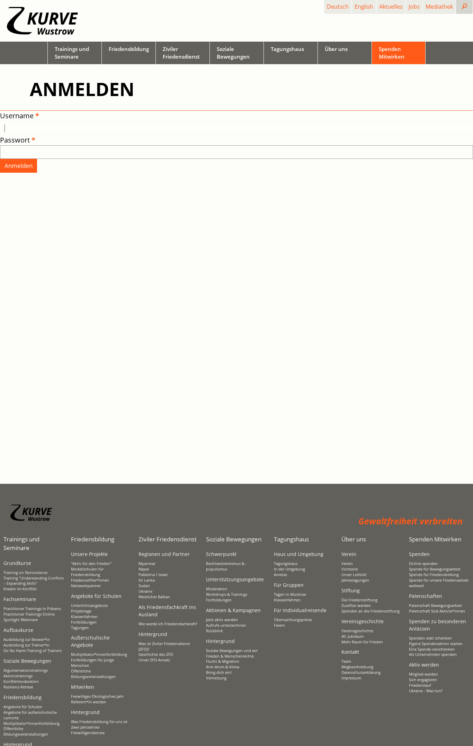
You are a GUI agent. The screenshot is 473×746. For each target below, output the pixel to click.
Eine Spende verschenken (432, 649)
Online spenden (423, 563)
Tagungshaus (285, 563)
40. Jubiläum (352, 636)
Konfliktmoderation (21, 681)
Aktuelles (391, 6)
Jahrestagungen (355, 580)
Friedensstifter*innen (90, 580)
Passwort (15, 140)
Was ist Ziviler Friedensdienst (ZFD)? (164, 646)
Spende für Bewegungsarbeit (435, 569)
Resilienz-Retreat (18, 687)
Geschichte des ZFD (156, 654)
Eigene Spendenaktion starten (436, 643)
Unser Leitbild (353, 574)
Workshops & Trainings (226, 594)
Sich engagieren (423, 679)
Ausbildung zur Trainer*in (26, 645)
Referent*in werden (88, 702)
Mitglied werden (423, 674)
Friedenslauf (420, 685)
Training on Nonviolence (25, 572)
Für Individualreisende (300, 610)
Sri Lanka (147, 580)
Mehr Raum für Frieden (362, 642)
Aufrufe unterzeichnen (226, 625)
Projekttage (81, 611)
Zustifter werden (356, 605)
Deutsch (338, 6)
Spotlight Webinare (20, 619)
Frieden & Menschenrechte (230, 656)
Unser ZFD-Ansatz (154, 660)
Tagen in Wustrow (290, 594)
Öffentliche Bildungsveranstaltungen (25, 731)
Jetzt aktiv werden (222, 619)
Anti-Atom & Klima (222, 666)
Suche (470, 6)
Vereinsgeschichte (357, 630)
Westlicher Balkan (154, 596)
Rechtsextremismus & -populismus (226, 566)
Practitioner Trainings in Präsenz (32, 608)
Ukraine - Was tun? (426, 690)
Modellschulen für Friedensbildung (87, 572)
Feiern (279, 625)
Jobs (414, 6)
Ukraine (145, 591)
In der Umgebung (289, 569)
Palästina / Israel (153, 574)
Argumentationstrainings (25, 670)
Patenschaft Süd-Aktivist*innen (437, 611)
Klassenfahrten (84, 616)
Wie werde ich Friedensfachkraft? (168, 623)
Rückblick (214, 630)
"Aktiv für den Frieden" (91, 563)
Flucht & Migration (222, 661)
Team (346, 661)
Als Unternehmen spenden (433, 654)
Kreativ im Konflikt (20, 588)
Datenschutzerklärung (361, 672)
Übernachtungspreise (293, 619)
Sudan (144, 585)
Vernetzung (216, 678)
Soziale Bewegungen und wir (232, 650)
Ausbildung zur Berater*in (26, 639)
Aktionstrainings (18, 676)
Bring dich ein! (219, 672)
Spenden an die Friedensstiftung (370, 611)
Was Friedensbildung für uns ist (99, 721)
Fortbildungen (84, 622)
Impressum (351, 678)
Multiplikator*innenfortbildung (31, 723)
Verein (347, 563)
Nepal (144, 569)
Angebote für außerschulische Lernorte (30, 715)
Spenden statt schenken (430, 638)
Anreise (280, 574)
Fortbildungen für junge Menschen (92, 663)
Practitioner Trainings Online (29, 614)
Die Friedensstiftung (359, 600)
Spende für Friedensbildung (434, 574)
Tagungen (80, 627)
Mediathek (439, 6)
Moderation (216, 588)
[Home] (42, 21)
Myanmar (147, 563)
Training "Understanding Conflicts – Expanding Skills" (33, 581)
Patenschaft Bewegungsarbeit (435, 605)
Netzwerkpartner (86, 585)
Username (17, 115)
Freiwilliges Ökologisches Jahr (97, 696)
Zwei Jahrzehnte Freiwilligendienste (88, 730)
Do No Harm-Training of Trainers (32, 650)
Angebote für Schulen (22, 706)
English (364, 6)
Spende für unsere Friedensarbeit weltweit (438, 583)
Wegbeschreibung (357, 666)
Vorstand (349, 569)
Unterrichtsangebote (89, 605)
